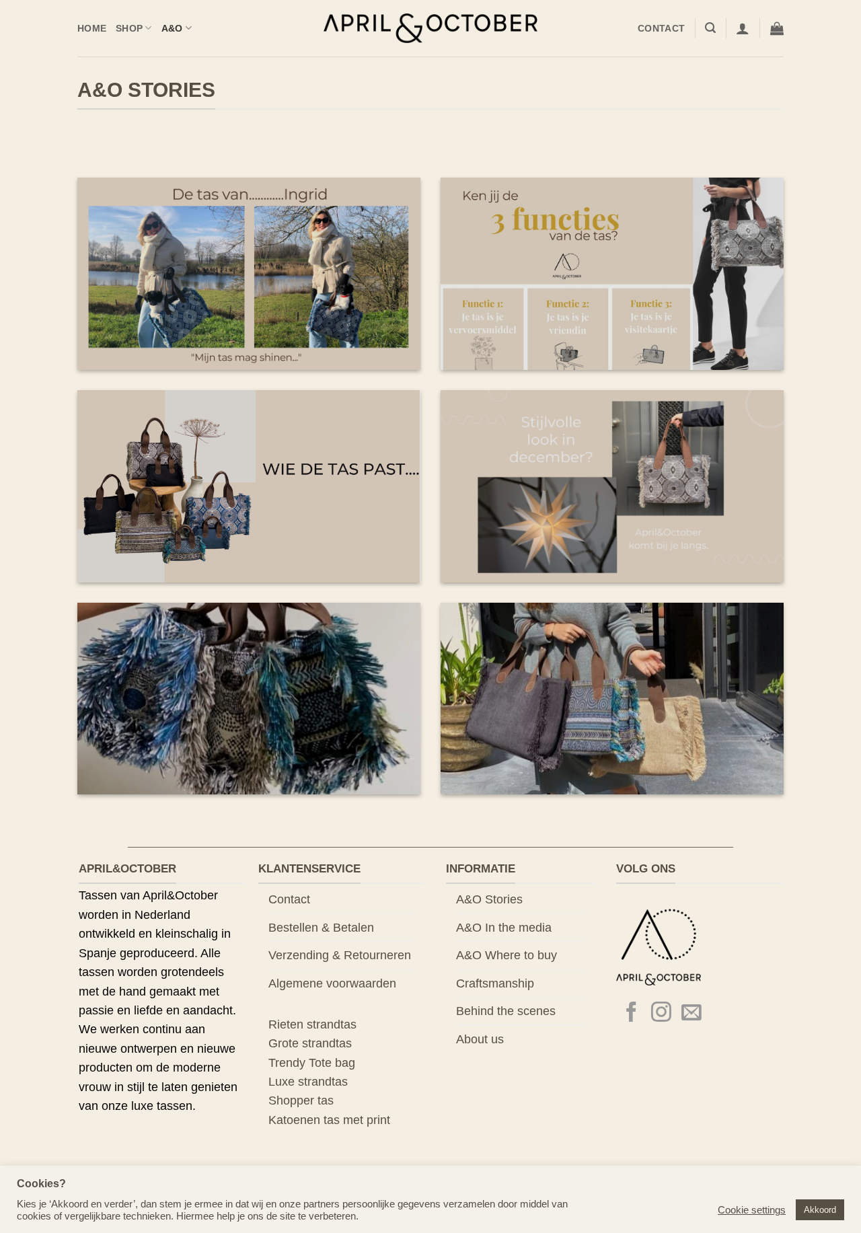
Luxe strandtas (308, 1081)
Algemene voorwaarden (332, 983)
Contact (661, 28)
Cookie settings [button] (752, 1210)
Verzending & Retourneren (339, 955)
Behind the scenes (506, 1011)
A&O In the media (504, 927)
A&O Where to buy (506, 955)
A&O (172, 28)
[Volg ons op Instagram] (661, 1013)
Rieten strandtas (312, 1024)
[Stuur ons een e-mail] (691, 1013)
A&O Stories (489, 899)
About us (480, 1039)
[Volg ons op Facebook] (632, 1013)
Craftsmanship (495, 983)
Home (91, 28)
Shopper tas (301, 1100)
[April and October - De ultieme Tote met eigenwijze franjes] (431, 28)
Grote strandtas (310, 1043)
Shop (129, 28)
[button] (710, 28)
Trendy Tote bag (311, 1063)
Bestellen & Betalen (321, 927)
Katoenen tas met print (329, 1120)
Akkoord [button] (820, 1210)
